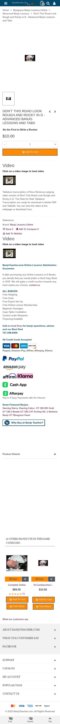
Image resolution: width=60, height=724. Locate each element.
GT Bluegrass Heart (19, 415)
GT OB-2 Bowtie (11, 411)
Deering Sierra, (10, 408)
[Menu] (5, 3)
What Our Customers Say (20, 638)
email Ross (16, 325)
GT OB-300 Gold (45, 408)
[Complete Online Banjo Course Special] (55, 111)
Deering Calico (27, 408)
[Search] (48, 3)
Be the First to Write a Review (20, 129)
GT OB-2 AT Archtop (31, 411)
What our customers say (15, 619)
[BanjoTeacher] (23, 3)
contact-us (34, 285)
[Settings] (54, 3)
